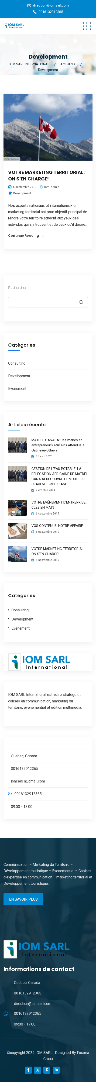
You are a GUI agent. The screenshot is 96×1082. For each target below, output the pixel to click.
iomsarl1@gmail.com (28, 781)
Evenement (17, 388)
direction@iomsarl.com (51, 5)
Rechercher (17, 287)
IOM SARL (44, 1052)
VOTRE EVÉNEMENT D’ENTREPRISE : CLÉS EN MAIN (59, 505)
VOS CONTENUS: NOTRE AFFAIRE (57, 526)
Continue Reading (23, 235)
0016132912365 (51, 12)
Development (22, 193)
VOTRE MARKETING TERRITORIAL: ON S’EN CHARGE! (46, 175)
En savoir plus (23, 899)
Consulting (16, 363)
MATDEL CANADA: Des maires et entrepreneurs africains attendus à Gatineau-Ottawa (57, 445)
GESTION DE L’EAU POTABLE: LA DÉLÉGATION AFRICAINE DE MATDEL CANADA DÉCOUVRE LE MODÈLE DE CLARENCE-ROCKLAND (59, 476)
